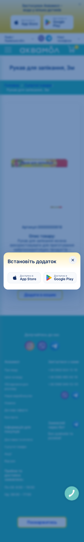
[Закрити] (73, 260)
